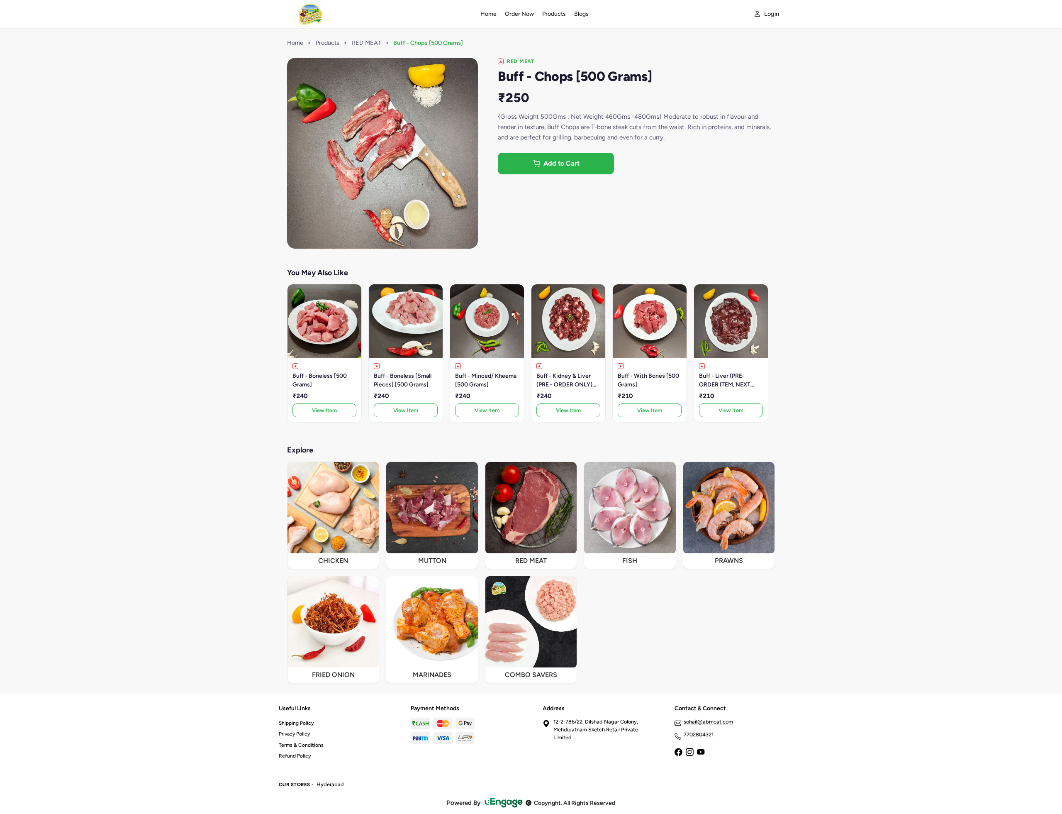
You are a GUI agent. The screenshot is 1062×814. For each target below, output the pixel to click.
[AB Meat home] (374, 14)
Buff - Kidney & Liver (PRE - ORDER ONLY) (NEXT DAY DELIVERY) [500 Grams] (566, 380)
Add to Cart (561, 163)
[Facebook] (678, 753)
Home (488, 13)
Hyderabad (330, 784)
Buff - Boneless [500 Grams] (319, 380)
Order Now (519, 13)
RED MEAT (366, 42)
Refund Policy (295, 756)
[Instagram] (689, 753)
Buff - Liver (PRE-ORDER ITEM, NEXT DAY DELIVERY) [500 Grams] (727, 380)
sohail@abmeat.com (708, 722)
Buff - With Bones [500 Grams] (648, 380)
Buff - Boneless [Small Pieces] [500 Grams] (402, 380)
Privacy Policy (294, 734)
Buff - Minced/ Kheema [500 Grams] (485, 380)
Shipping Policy (296, 723)
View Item (324, 410)
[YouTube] (700, 753)
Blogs (581, 13)
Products (554, 13)
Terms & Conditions (301, 745)
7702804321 (699, 734)
